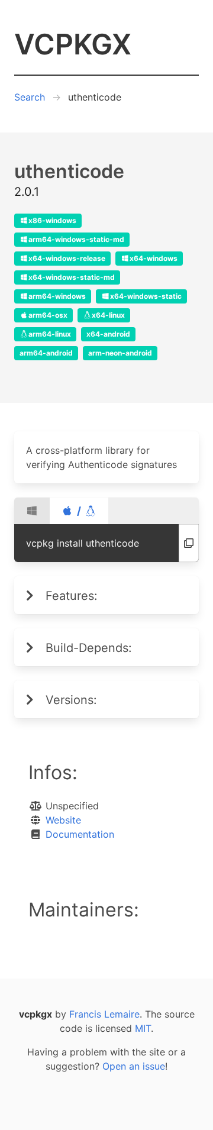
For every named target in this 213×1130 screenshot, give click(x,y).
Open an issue (133, 1066)
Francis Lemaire (104, 1014)
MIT (143, 1028)
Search (29, 97)
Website (63, 820)
